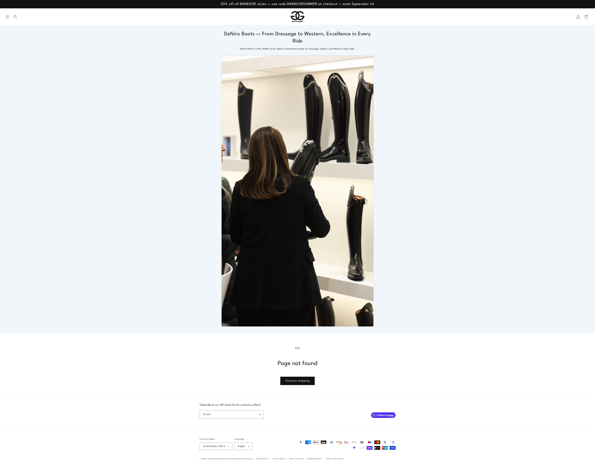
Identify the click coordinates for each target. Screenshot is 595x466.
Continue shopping (297, 381)
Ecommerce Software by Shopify (238, 459)
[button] (7, 17)
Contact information (334, 459)
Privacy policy (279, 459)
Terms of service (296, 459)
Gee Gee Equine (215, 459)
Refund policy (263, 459)
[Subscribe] (260, 414)
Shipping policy (314, 459)
